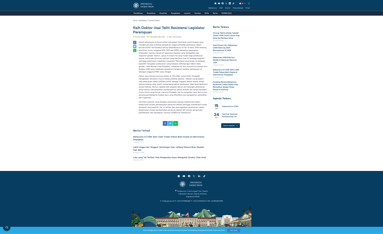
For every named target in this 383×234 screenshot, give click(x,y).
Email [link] (248, 8)
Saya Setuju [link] (233, 230)
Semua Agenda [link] (229, 125)
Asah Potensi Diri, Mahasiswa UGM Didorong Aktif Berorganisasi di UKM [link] (225, 47)
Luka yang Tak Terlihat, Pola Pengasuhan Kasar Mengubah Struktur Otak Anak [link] (169, 157)
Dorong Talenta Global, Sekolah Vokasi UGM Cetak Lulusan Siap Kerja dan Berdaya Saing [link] (226, 35)
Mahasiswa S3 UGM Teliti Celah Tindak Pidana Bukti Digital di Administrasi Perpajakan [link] (168, 138)
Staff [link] (221, 8)
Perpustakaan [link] (238, 8)
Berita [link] (135, 20)
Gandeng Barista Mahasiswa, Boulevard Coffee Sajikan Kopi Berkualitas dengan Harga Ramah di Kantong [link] (225, 86)
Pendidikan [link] (143, 20)
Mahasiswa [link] (212, 8)
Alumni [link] (227, 8)
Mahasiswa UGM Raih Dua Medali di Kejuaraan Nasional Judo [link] (224, 60)
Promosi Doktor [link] (154, 20)
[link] (145, 5)
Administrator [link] (177, 37)
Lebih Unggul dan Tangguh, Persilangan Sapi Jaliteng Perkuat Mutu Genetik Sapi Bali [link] (168, 148)
